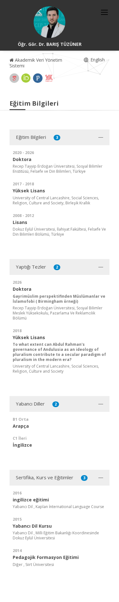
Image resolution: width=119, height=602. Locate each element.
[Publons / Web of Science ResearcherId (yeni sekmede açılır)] (38, 78)
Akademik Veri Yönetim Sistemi (36, 63)
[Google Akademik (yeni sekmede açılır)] (14, 78)
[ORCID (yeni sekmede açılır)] (26, 78)
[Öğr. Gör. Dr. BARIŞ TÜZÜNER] (49, 22)
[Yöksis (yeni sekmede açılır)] (49, 78)
